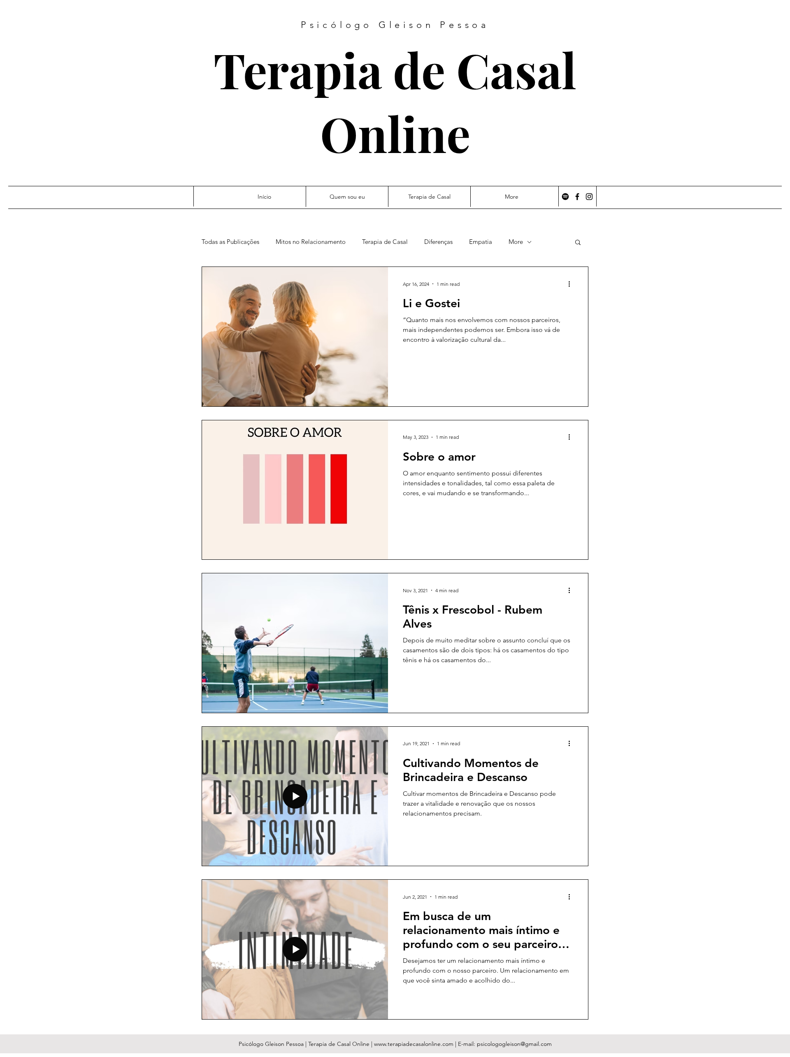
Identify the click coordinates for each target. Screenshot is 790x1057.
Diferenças (438, 242)
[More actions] (572, 284)
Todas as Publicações (230, 242)
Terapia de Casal (395, 69)
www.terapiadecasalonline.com (413, 1044)
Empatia (480, 242)
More (516, 242)
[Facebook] (577, 196)
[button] (578, 243)
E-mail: (467, 1044)
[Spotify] (565, 196)
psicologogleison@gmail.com (514, 1044)
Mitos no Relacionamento (311, 242)
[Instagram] (589, 196)
